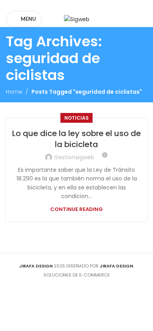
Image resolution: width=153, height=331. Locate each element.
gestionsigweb (74, 157)
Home (14, 92)
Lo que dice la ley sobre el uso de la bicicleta (76, 139)
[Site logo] (76, 19)
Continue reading (76, 209)
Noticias (76, 118)
